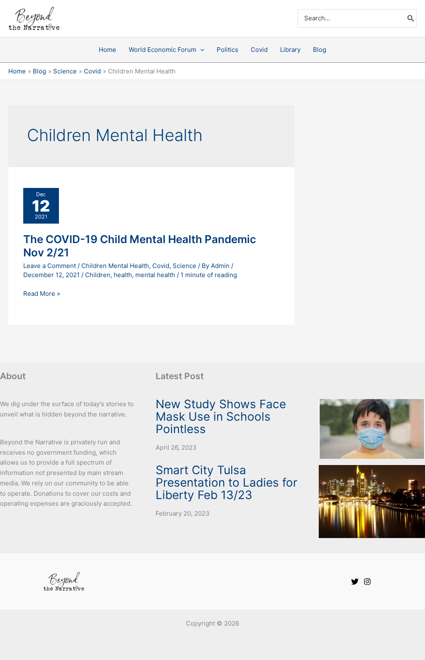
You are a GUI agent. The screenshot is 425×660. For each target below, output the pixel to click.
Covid (160, 266)
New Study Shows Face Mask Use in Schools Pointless (221, 416)
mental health (155, 275)
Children (97, 275)
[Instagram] (367, 581)
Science (184, 266)
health (123, 275)
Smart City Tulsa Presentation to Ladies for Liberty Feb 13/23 (226, 482)
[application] (200, 49)
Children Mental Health (115, 266)
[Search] (410, 18)
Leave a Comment (49, 266)
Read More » (41, 293)
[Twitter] (355, 581)
